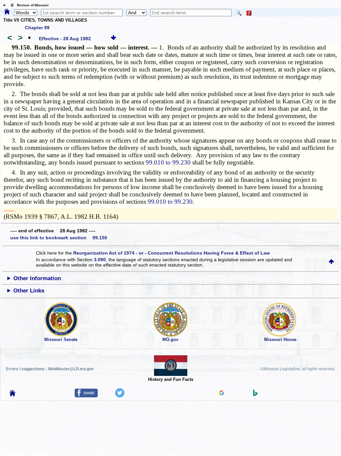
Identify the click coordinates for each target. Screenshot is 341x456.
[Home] (7, 12)
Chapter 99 (37, 27)
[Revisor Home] (12, 394)
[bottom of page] (113, 38)
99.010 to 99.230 (168, 162)
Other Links (28, 290)
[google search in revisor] (221, 393)
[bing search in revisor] (255, 394)
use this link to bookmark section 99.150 (58, 237)
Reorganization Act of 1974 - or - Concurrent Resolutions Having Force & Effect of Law (171, 253)
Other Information (37, 278)
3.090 (100, 259)
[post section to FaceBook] (86, 396)
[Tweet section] (119, 396)
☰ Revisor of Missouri (28, 5)
